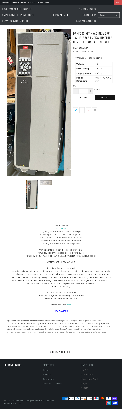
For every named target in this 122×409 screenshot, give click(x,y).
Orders (40, 2)
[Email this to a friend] (94, 110)
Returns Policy (49, 379)
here (69, 304)
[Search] (117, 15)
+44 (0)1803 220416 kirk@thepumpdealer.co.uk (19, 2)
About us (47, 374)
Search (46, 370)
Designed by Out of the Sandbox (40, 401)
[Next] (69, 102)
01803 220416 (61, 228)
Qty (74, 86)
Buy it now (105, 97)
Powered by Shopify (12, 403)
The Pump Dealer (18, 401)
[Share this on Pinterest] (88, 110)
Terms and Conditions (52, 383)
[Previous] (9, 102)
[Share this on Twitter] (75, 110)
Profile (47, 2)
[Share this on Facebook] (82, 110)
